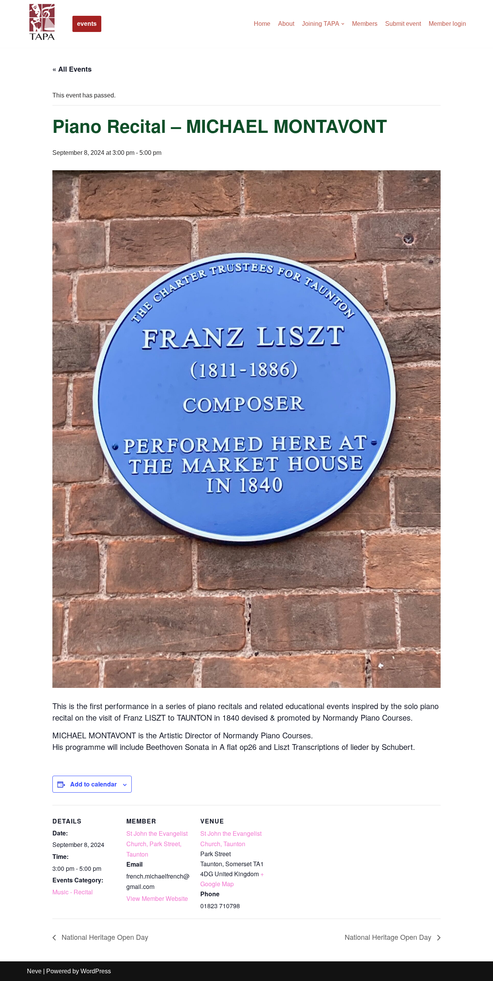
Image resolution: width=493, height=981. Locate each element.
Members (364, 23)
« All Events (72, 69)
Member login (447, 23)
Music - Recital (72, 891)
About (286, 23)
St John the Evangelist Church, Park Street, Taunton (157, 844)
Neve (34, 971)
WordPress (95, 971)
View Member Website (157, 898)
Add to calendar (93, 784)
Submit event (403, 23)
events (87, 23)
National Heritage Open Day (104, 937)
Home (262, 23)
